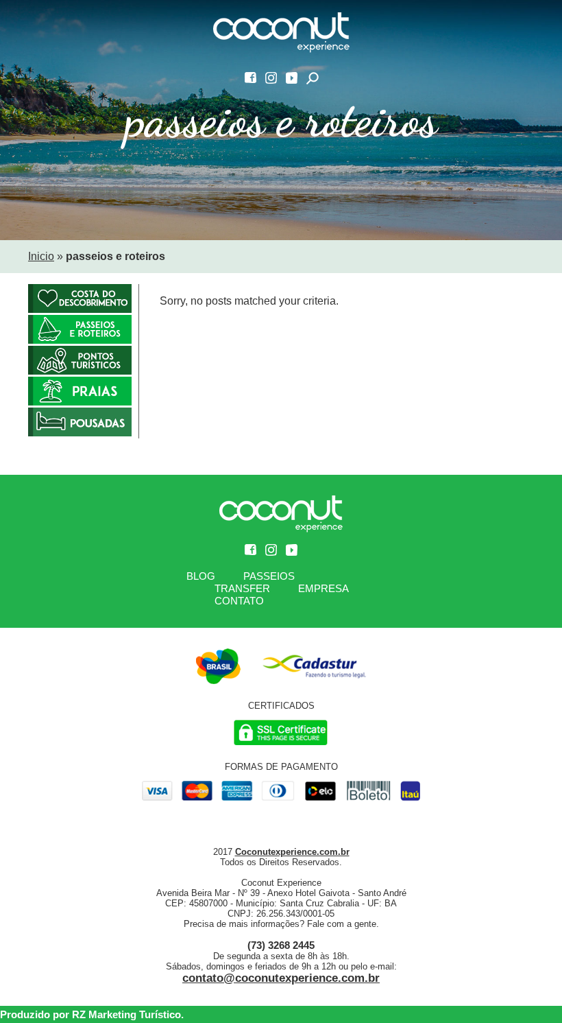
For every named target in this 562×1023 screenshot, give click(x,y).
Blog (200, 576)
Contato (239, 601)
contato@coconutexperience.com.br (281, 978)
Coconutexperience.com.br (292, 852)
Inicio (41, 256)
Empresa (323, 588)
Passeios (269, 576)
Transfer (242, 588)
